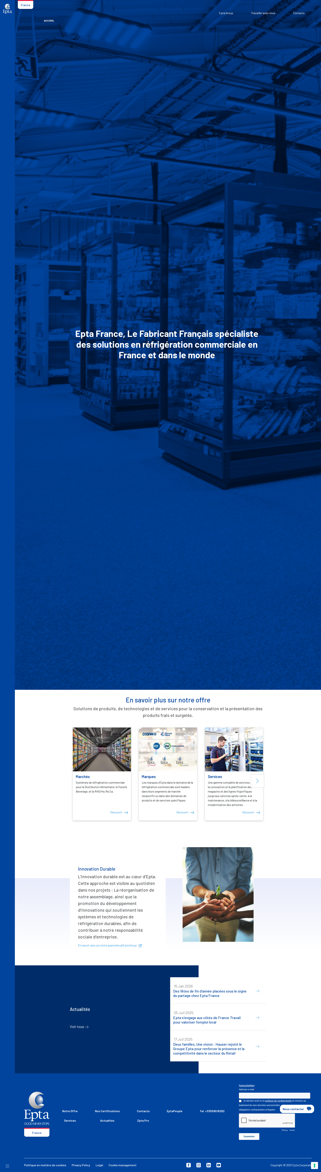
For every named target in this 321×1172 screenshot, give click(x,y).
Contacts (299, 13)
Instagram (198, 1165)
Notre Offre (70, 1111)
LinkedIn (208, 1165)
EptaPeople (174, 1111)
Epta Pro (143, 1120)
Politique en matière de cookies (45, 1165)
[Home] (7, 9)
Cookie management (123, 1165)
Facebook (188, 1165)
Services (70, 1120)
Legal (99, 1165)
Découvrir (116, 812)
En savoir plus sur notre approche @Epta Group (107, 945)
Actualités (107, 1120)
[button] (257, 781)
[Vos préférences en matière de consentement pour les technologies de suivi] (314, 1165)
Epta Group (226, 13)
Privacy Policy (81, 1165)
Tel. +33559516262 (212, 1111)
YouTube (218, 1165)
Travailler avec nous (263, 13)
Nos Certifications (107, 1111)
